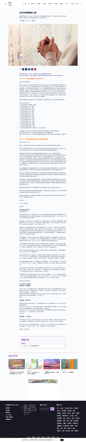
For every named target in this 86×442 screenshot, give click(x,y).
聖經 (74, 428)
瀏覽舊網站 (9, 419)
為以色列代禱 (66, 425)
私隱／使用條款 (9, 417)
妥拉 (64, 418)
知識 (61, 428)
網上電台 (32, 3)
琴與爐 (71, 425)
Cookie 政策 (8, 414)
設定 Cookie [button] (56, 439)
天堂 (76, 415)
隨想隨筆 (38, 3)
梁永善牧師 (76, 420)
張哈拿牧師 (59, 420)
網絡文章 (33, 20)
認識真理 (50, 3)
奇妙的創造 (59, 418)
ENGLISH (77, 3)
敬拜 (68, 420)
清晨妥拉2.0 (75, 423)
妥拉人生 (68, 418)
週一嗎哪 (68, 430)
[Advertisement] (43, 392)
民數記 (64, 423)
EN (57, 408)
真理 (58, 428)
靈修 (72, 430)
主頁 (29, 3)
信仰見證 (44, 3)
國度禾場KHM (65, 415)
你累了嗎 (69, 410)
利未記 (69, 413)
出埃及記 (64, 413)
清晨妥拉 (69, 423)
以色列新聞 (64, 410)
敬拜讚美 (55, 3)
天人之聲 (71, 415)
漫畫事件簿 (59, 425)
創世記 (73, 413)
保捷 (74, 410)
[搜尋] (81, 3)
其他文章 (23, 343)
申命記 (76, 425)
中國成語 (76, 408)
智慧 (71, 420)
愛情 (64, 420)
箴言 (65, 428)
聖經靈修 (61, 3)
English (61, 408)
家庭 (73, 418)
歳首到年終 (59, 423)
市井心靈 (77, 418)
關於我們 (8, 408)
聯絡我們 (8, 412)
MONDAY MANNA (69, 408)
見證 (63, 430)
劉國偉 (78, 413)
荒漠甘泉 (59, 430)
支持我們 (72, 3)
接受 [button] (62, 439)
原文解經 (59, 415)
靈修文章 (76, 430)
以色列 (67, 3)
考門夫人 (69, 428)
